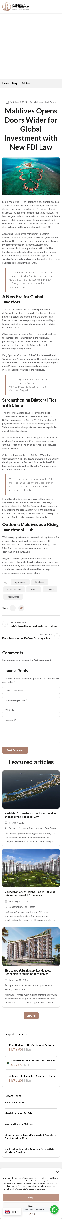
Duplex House (44, 985)
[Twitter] (21, 608)
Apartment (20, 582)
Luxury (50, 589)
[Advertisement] (31, 46)
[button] (57, 1172)
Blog (14, 83)
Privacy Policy (29, 1214)
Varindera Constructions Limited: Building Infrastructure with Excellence (30, 893)
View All (31, 1015)
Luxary (8, 989)
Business (39, 582)
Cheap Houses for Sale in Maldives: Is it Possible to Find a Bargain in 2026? (30, 1136)
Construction (14, 589)
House (33, 589)
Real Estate (50, 102)
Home (5, 83)
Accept (31, 1197)
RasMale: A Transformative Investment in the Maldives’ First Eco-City (30, 815)
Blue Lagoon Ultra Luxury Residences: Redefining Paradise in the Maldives (28, 972)
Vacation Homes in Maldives (19, 1124)
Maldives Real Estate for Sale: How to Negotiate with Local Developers (29, 1150)
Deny (31, 1206)
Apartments (15, 985)
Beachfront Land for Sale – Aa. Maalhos (33, 1060)
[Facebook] (13, 608)
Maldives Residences (15, 1102)
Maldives (25, 83)
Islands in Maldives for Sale (18, 1113)
